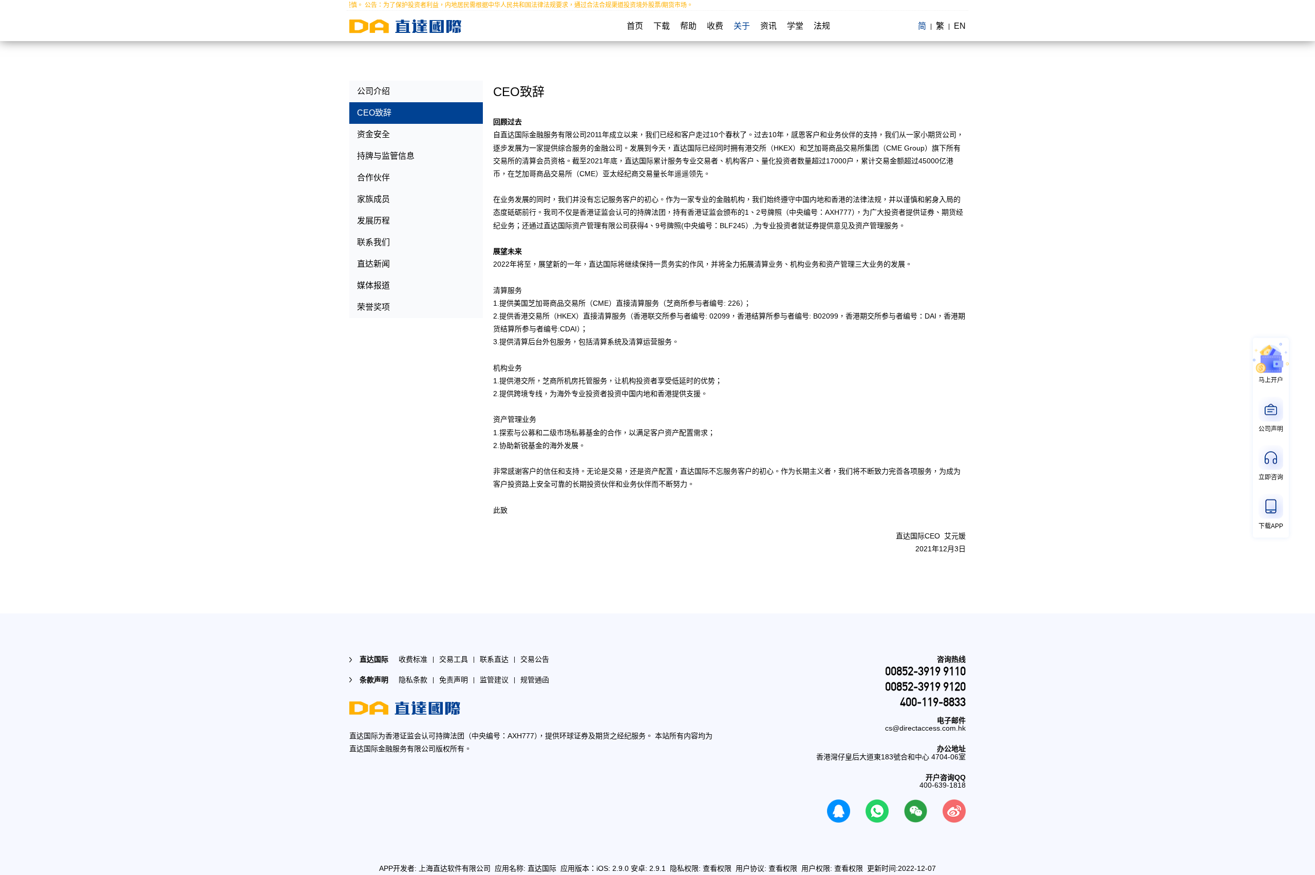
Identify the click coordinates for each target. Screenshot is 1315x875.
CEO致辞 (374, 112)
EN (960, 26)
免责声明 (453, 680)
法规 (822, 26)
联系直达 (494, 659)
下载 (661, 26)
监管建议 (494, 680)
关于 (742, 26)
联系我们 (373, 242)
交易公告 (534, 659)
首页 (635, 26)
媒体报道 (373, 285)
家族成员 (373, 199)
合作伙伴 (373, 177)
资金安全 (373, 134)
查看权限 (717, 868)
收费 (715, 26)
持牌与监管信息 (386, 156)
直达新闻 (373, 263)
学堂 (795, 26)
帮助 (688, 26)
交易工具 (453, 659)
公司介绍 (373, 91)
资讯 (768, 26)
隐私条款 (413, 680)
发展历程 (373, 220)
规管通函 (534, 680)
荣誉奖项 (373, 307)
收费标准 (413, 659)
